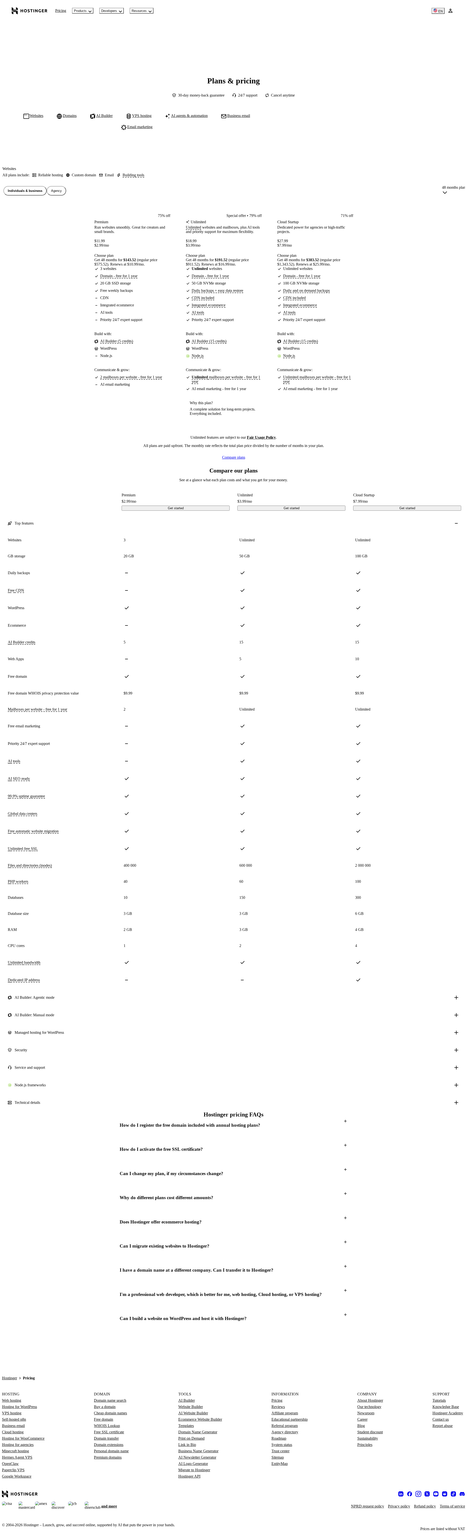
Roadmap (278, 1438)
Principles (364, 1445)
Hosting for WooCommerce (23, 1438)
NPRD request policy (367, 1506)
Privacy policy (399, 1506)
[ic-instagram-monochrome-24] (418, 1494)
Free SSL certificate (109, 1432)
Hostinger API (189, 1476)
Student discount (370, 1432)
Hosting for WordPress (19, 1407)
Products (80, 11)
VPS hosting (11, 1413)
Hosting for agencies (18, 1445)
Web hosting (11, 1400)
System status (281, 1445)
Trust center (280, 1451)
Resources (139, 11)
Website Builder (190, 1407)
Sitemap (277, 1457)
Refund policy (425, 1506)
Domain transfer (106, 1438)
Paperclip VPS (13, 1470)
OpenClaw (10, 1464)
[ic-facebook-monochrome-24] (410, 1494)
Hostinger (9, 1378)
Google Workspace (16, 1476)
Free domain (103, 1419)
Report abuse (442, 1426)
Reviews (278, 1407)
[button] (233, 1125)
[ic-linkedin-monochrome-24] (401, 1494)
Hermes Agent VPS (17, 1457)
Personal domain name (111, 1451)
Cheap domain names (110, 1413)
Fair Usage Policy (261, 437)
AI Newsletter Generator (197, 1457)
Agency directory (284, 1432)
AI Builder (186, 1400)
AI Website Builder (193, 1413)
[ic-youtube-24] (436, 1494)
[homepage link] (29, 10)
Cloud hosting (13, 1432)
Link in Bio (187, 1445)
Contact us (440, 1419)
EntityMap (279, 1464)
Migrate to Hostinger (194, 1470)
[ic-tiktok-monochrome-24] (453, 1494)
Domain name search (110, 1400)
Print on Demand (191, 1438)
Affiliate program (284, 1413)
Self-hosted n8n (14, 1419)
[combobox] (454, 190)
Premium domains (108, 1457)
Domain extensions (108, 1445)
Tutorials (439, 1400)
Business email (13, 1426)
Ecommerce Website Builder (200, 1419)
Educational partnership (289, 1419)
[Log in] (450, 11)
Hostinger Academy (447, 1413)
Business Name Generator (198, 1451)
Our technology (369, 1407)
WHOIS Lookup (107, 1426)
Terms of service (452, 1506)
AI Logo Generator (193, 1464)
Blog (361, 1426)
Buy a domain (105, 1407)
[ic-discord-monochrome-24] (462, 1494)
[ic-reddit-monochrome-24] (445, 1494)
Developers (109, 11)
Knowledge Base (445, 1407)
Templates (186, 1426)
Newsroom (365, 1413)
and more (109, 1506)
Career (362, 1419)
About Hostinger (370, 1400)
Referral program (284, 1426)
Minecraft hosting (15, 1451)
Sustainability (367, 1438)
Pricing (60, 11)
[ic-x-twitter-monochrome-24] (427, 1494)
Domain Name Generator (197, 1432)
